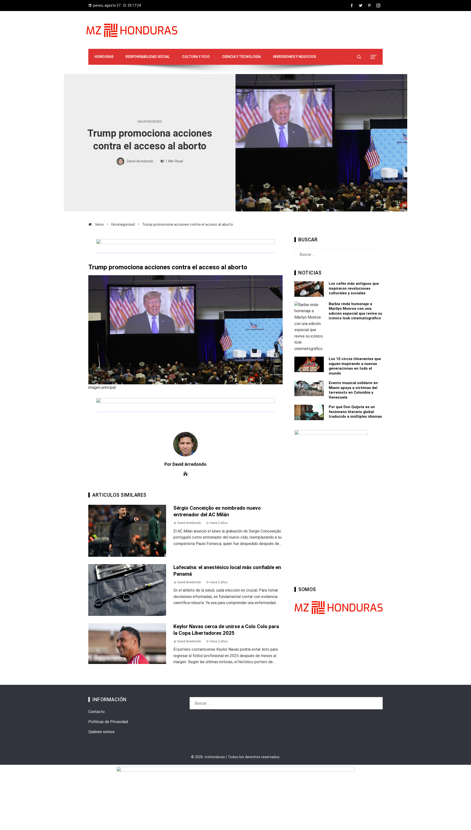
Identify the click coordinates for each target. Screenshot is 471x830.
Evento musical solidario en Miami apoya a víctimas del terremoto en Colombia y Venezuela (353, 390)
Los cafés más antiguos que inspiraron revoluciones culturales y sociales (354, 288)
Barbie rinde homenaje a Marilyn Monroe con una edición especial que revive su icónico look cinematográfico (355, 311)
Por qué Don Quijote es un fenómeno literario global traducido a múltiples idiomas (355, 412)
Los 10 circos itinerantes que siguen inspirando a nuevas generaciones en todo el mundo (355, 366)
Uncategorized (149, 121)
